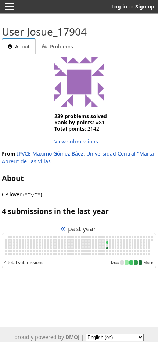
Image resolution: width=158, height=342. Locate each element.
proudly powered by (47, 337)
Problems (61, 46)
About (22, 46)
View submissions (76, 141)
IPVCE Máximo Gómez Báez (50, 153)
